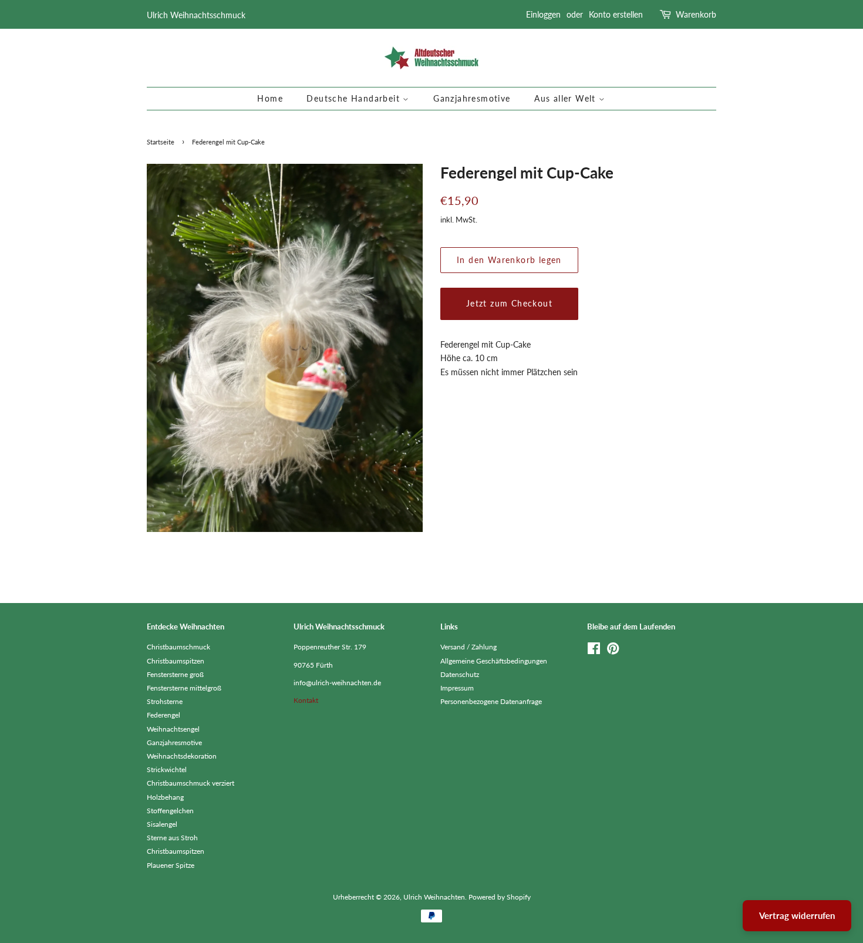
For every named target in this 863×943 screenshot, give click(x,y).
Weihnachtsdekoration (182, 756)
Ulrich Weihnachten (434, 897)
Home (270, 98)
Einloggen (543, 14)
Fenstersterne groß (175, 674)
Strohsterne (165, 701)
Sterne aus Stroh (172, 837)
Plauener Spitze (170, 865)
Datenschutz (459, 674)
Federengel (163, 714)
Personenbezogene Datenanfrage (491, 701)
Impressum (457, 687)
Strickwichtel (167, 769)
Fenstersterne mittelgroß (184, 687)
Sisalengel (162, 824)
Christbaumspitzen (175, 660)
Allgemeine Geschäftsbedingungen (493, 660)
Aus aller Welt (566, 98)
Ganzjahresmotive (471, 98)
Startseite (160, 142)
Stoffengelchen (170, 810)
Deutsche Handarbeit (354, 98)
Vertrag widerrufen (797, 915)
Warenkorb (696, 14)
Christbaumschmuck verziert (190, 783)
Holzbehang (165, 797)
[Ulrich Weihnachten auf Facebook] (594, 650)
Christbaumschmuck (178, 646)
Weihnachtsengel (173, 729)
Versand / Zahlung (468, 646)
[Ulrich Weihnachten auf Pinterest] (612, 650)
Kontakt (306, 700)
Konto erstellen (616, 14)
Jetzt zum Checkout (509, 303)
